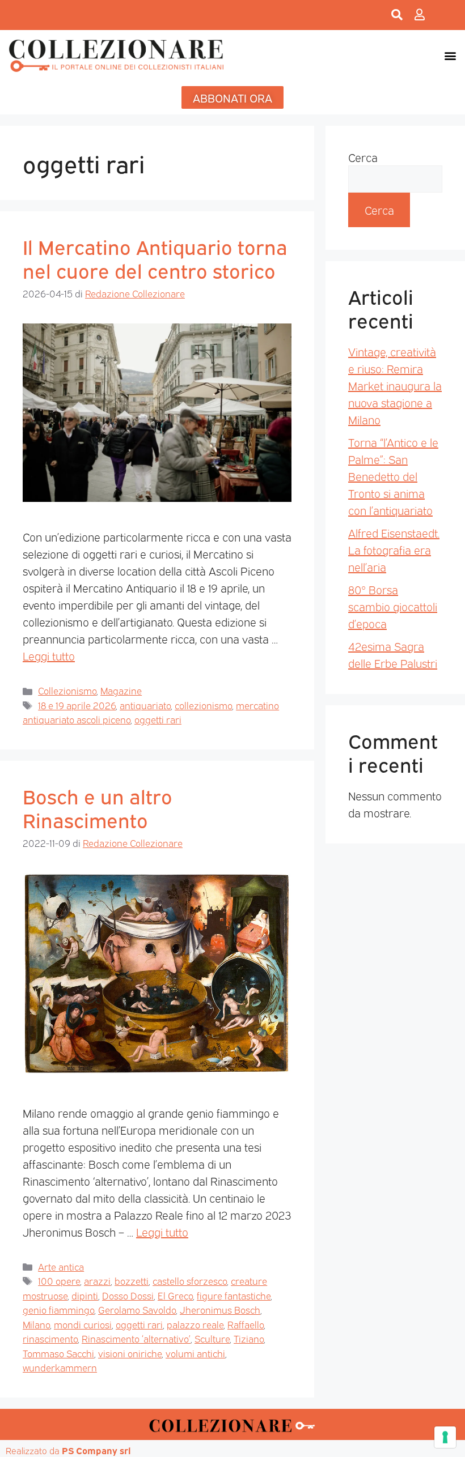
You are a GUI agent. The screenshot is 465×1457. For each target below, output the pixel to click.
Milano (36, 1324)
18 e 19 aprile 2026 (77, 705)
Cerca (363, 157)
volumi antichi (195, 1353)
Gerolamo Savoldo (137, 1309)
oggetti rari (157, 719)
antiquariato (145, 705)
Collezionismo (67, 690)
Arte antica (61, 1266)
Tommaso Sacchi (58, 1353)
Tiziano (249, 1338)
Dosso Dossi (128, 1295)
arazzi (97, 1280)
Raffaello (245, 1324)
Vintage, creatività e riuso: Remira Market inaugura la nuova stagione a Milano (395, 385)
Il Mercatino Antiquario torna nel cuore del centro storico (155, 257)
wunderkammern (60, 1367)
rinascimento (50, 1338)
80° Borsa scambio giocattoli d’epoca (392, 606)
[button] (450, 55)
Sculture (212, 1338)
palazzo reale (195, 1324)
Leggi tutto (49, 655)
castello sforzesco (190, 1280)
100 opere (59, 1280)
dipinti (84, 1295)
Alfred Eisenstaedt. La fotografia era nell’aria (393, 549)
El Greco (175, 1295)
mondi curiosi (83, 1324)
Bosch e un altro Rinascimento (97, 807)
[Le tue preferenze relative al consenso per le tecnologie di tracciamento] (445, 1437)
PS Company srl (96, 1450)
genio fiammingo (58, 1309)
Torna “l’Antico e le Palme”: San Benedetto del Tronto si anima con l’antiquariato (393, 475)
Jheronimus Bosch (220, 1309)
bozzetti (132, 1280)
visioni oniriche (130, 1353)
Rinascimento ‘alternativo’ (136, 1338)
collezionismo (203, 705)
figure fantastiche (233, 1295)
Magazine (121, 690)
